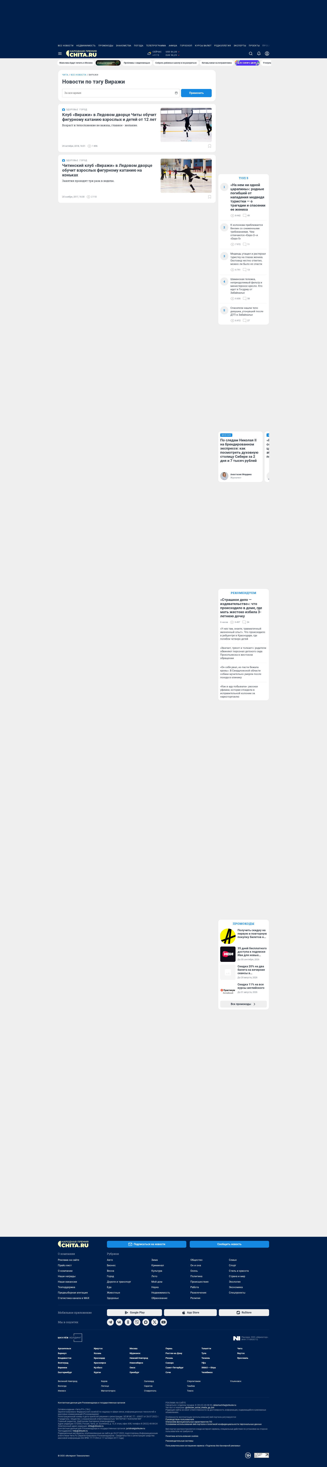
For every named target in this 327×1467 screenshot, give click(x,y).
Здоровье (113, 1298)
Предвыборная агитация (73, 1292)
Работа (194, 1287)
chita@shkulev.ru (96, 1426)
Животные (113, 1292)
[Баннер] (108, 63)
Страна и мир (237, 1276)
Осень (194, 1270)
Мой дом (156, 1281)
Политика (196, 1276)
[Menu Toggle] (60, 53)
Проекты (254, 45)
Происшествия (199, 1281)
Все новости (66, 45)
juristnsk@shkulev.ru (135, 1428)
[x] (154, 1322)
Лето (154, 1276)
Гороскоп (186, 45)
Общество (196, 1259)
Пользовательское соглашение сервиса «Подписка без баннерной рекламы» (203, 1446)
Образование (159, 1298)
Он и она (195, 1265)
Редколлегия (222, 45)
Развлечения (198, 1292)
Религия (195, 1298)
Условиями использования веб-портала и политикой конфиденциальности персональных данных (214, 1424)
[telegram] (110, 1322)
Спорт (232, 1265)
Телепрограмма (156, 45)
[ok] (128, 1322)
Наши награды (67, 1276)
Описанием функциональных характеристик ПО (189, 1422)
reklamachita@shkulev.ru (224, 1405)
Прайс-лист (65, 1265)
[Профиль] (267, 53)
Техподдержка (66, 1287)
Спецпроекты (237, 1292)
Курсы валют (203, 45)
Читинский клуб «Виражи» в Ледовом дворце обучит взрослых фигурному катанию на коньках (107, 170)
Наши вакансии (67, 1281)
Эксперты (240, 45)
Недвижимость (86, 45)
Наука (155, 1287)
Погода (138, 45)
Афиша (173, 45)
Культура (156, 1270)
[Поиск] (251, 53)
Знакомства (123, 45)
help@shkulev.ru (80, 1431)
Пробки (267, 45)
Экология (234, 1281)
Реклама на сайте (68, 1259)
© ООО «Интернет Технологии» (74, 1455)
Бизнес (111, 1265)
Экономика (236, 1287)
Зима (154, 1259)
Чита (65, 75)
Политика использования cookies (182, 1436)
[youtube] (163, 1322)
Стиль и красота (239, 1270)
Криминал (157, 1265)
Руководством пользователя (180, 1419)
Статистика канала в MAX (73, 1298)
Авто (110, 1259)
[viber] (137, 1322)
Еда (109, 1287)
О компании (65, 1270)
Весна (110, 1270)
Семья (233, 1259)
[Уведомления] (259, 53)
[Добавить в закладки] (210, 146)
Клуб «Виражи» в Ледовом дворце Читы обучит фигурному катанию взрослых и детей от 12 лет (109, 117)
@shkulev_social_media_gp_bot (199, 1407)
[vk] (119, 1322)
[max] (145, 1322)
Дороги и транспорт (119, 1281)
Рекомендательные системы (179, 1441)
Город (110, 1276)
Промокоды (105, 45)
